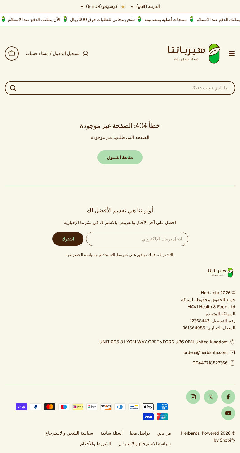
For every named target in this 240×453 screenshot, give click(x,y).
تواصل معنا (140, 433)
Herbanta (190, 433)
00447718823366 (210, 363)
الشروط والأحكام (95, 443)
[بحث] (12, 88)
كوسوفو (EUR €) (102, 6)
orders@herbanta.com (206, 352)
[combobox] (120, 88)
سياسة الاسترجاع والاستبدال (144, 443)
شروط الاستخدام (113, 254)
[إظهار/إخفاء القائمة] (231, 53)
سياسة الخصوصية (81, 254)
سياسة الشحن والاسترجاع (69, 433)
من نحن (164, 433)
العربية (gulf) (148, 6)
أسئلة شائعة (111, 433)
